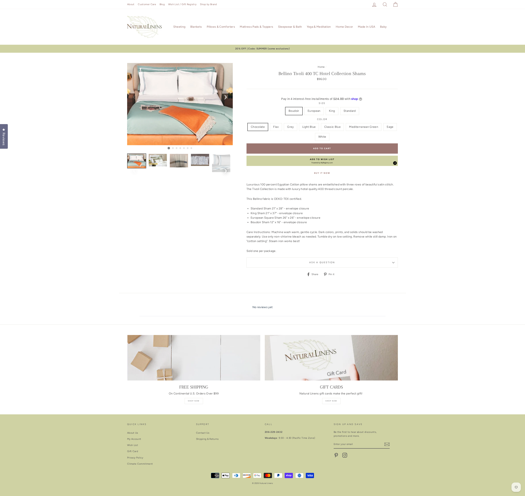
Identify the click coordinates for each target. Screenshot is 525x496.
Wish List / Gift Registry (182, 4)
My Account (134, 439)
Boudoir (294, 111)
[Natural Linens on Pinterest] (336, 455)
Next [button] (225, 96)
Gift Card (132, 451)
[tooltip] (395, 163)
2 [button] (173, 148)
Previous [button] (134, 96)
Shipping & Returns (207, 439)
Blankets (196, 27)
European (314, 111)
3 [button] (177, 148)
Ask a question (322, 262)
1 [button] (169, 148)
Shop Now (194, 401)
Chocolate (258, 127)
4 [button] (180, 148)
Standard (350, 111)
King (332, 111)
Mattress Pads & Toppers (256, 27)
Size (322, 103)
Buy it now (322, 173)
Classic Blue (332, 127)
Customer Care (147, 4)
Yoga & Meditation (319, 27)
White (322, 136)
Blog (162, 4)
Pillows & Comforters (221, 27)
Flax (275, 127)
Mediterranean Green (363, 127)
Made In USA (366, 27)
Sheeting (179, 27)
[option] (262, 49)
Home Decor (344, 27)
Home (321, 66)
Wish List (132, 445)
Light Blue (309, 127)
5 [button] (184, 148)
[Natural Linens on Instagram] (344, 455)
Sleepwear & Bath (290, 27)
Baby (383, 27)
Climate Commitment (140, 463)
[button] (322, 161)
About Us (132, 432)
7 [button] (192, 148)
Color (322, 119)
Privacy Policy (135, 457)
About (131, 4)
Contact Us (203, 432)
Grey (290, 127)
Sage (390, 127)
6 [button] (188, 148)
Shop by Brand (208, 4)
